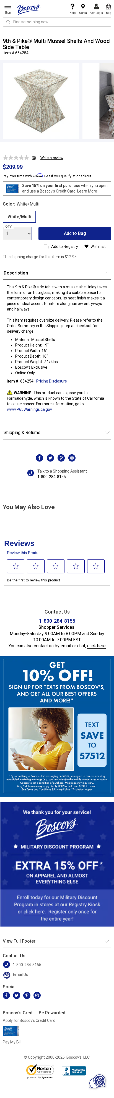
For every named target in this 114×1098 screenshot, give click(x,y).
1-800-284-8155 (51, 476)
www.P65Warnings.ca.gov (29, 409)
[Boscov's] (29, 9)
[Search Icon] (8, 21)
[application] (97, 1081)
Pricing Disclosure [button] (51, 381)
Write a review (51, 158)
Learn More (87, 191)
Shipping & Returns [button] (22, 432)
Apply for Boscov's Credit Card (29, 1020)
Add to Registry (64, 246)
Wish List (98, 246)
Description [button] (16, 273)
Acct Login (96, 12)
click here (96, 645)
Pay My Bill (12, 1042)
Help (72, 12)
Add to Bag (75, 233)
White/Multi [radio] (19, 216)
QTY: (8, 227)
